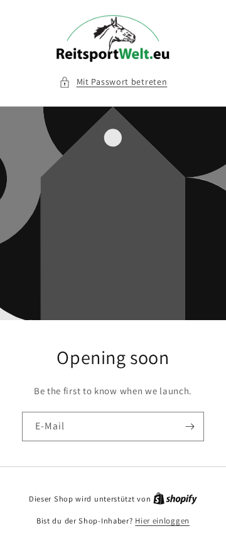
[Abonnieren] (189, 426)
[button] (113, 82)
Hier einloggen (162, 520)
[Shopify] (175, 498)
